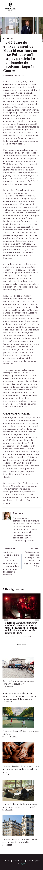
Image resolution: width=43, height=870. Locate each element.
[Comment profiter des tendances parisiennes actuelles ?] (21, 667)
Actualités (8, 38)
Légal (22, 863)
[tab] (17, 644)
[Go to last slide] (6, 618)
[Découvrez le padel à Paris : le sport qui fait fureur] (21, 717)
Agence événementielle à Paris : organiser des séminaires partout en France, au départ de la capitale (20, 696)
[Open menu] (38, 6)
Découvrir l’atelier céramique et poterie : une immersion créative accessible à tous (21, 769)
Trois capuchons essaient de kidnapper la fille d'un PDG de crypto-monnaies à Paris (32, 557)
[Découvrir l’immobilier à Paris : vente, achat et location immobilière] (21, 825)
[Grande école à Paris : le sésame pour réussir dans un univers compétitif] (21, 790)
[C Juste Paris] (10, 7)
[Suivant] (37, 618)
